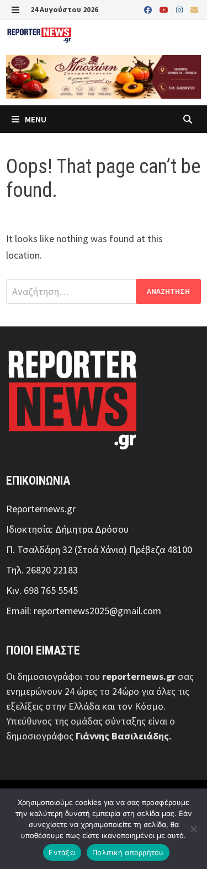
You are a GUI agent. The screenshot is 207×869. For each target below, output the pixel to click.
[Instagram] (180, 9)
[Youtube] (165, 9)
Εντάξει (62, 852)
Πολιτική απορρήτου (128, 852)
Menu (34, 119)
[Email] (194, 9)
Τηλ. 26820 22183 (42, 570)
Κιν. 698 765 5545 (42, 590)
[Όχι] (193, 828)
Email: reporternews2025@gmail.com (83, 610)
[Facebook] (149, 9)
